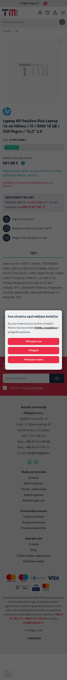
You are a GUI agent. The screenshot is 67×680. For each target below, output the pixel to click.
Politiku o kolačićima (46, 328)
